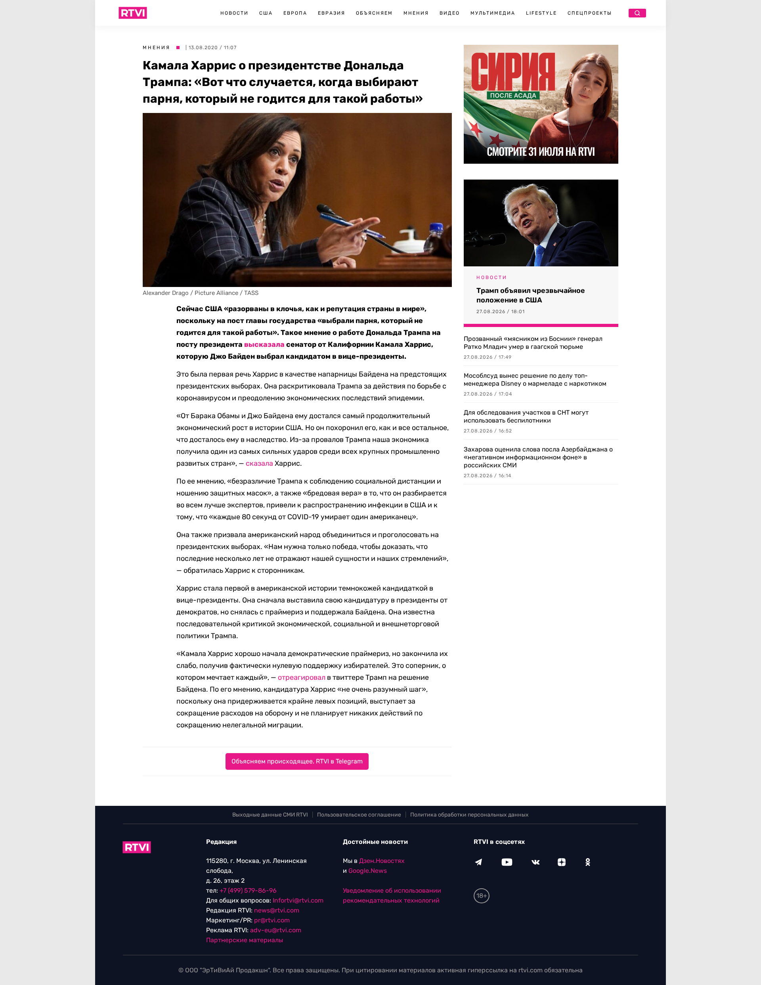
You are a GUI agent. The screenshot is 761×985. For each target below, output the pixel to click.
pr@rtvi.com (272, 920)
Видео (450, 13)
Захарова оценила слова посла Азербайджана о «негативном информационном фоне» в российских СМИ (538, 457)
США (266, 13)
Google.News (367, 870)
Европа (295, 13)
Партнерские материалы (244, 940)
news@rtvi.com (276, 910)
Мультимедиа (492, 13)
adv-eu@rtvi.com (275, 930)
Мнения (416, 13)
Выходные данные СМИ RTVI (270, 814)
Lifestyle (541, 13)
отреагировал (301, 677)
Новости (234, 13)
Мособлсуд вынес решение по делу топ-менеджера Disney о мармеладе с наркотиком (535, 379)
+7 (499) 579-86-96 (248, 890)
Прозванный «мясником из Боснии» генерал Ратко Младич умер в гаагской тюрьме (533, 342)
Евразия (331, 13)
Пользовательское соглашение (359, 814)
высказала (264, 344)
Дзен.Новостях (382, 861)
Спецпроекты (590, 13)
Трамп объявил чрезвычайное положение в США (530, 295)
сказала (259, 463)
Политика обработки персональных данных (469, 814)
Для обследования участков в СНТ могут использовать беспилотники (526, 416)
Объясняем (374, 13)
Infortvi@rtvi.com (298, 900)
